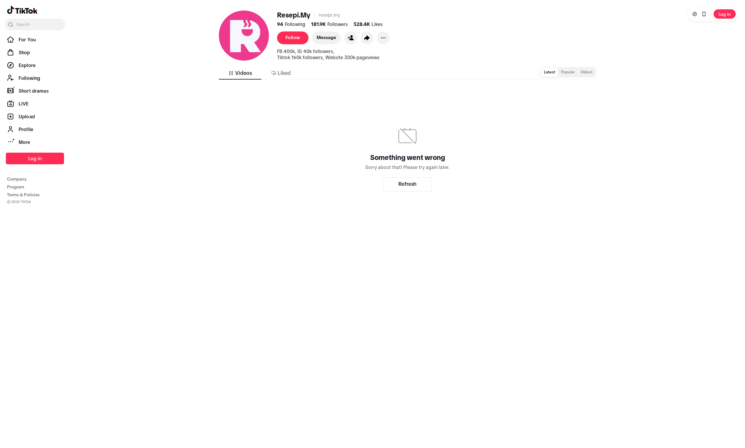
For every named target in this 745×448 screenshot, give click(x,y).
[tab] (240, 73)
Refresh (407, 184)
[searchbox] (35, 24)
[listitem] (35, 39)
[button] (350, 37)
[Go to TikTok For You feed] (22, 10)
